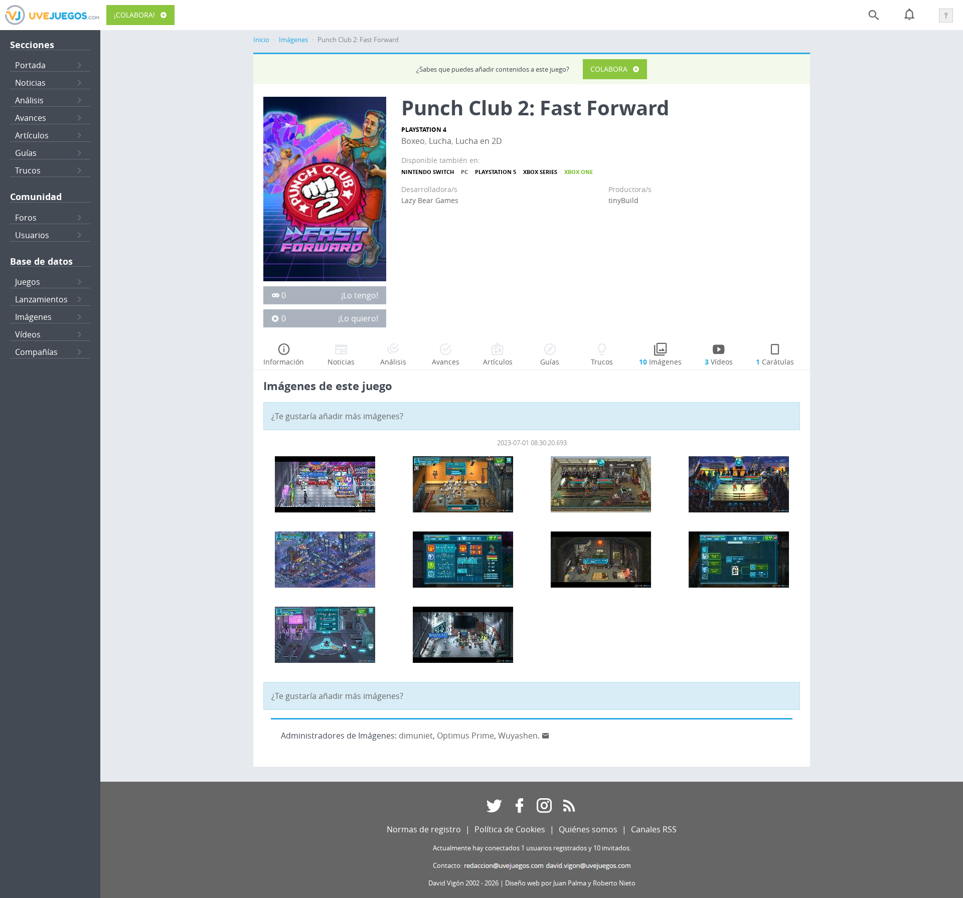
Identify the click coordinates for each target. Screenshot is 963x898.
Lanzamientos (41, 299)
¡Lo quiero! (358, 318)
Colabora (608, 69)
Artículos (32, 135)
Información (283, 362)
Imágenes (33, 316)
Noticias (30, 82)
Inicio (261, 40)
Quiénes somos (588, 829)
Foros (26, 217)
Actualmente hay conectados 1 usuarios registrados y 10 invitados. (532, 848)
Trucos (28, 170)
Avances (30, 117)
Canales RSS (654, 829)
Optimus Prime (465, 735)
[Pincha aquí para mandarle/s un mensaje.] (546, 735)
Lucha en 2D (478, 140)
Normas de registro (424, 829)
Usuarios (32, 235)
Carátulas (775, 362)
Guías (26, 152)
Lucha (440, 140)
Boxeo (413, 140)
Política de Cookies (509, 829)
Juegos (27, 281)
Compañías (36, 351)
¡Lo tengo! (359, 295)
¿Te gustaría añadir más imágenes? (337, 416)
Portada (30, 65)
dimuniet (416, 735)
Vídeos (28, 334)
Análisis (29, 100)
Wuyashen (518, 735)
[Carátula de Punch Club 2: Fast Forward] (324, 188)
